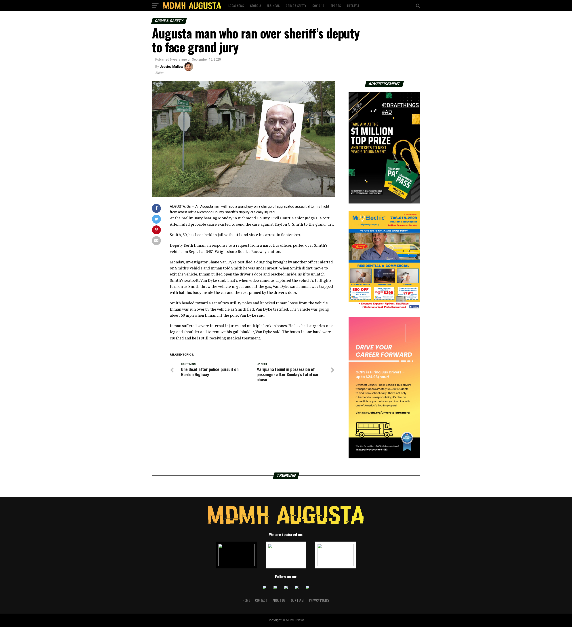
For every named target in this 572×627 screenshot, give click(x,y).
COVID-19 (318, 5)
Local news (236, 5)
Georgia (255, 5)
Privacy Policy (319, 600)
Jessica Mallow (171, 66)
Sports (335, 5)
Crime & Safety (296, 5)
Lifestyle (353, 5)
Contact (261, 600)
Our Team (297, 600)
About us (279, 600)
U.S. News (273, 5)
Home (246, 600)
